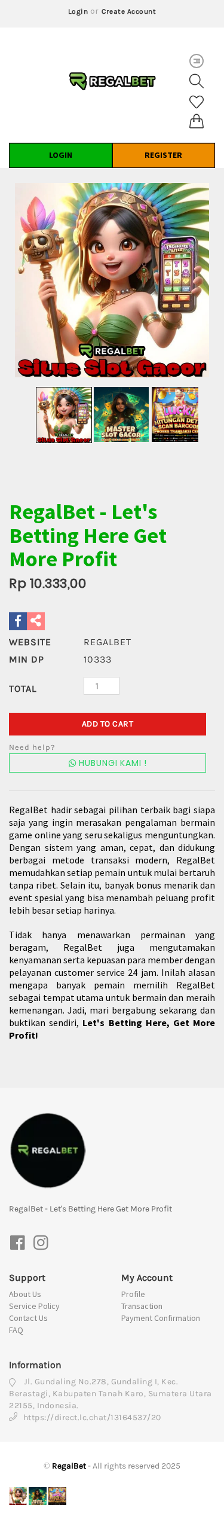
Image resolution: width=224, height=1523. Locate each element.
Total (22, 688)
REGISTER (163, 154)
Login (78, 11)
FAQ (16, 1329)
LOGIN (60, 154)
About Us (25, 1294)
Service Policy (34, 1306)
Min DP (26, 659)
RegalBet (69, 1466)
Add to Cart (108, 724)
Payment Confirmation (160, 1318)
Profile (133, 1294)
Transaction (141, 1306)
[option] (112, 280)
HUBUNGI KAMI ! (111, 763)
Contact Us (28, 1318)
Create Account (129, 11)
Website (30, 642)
